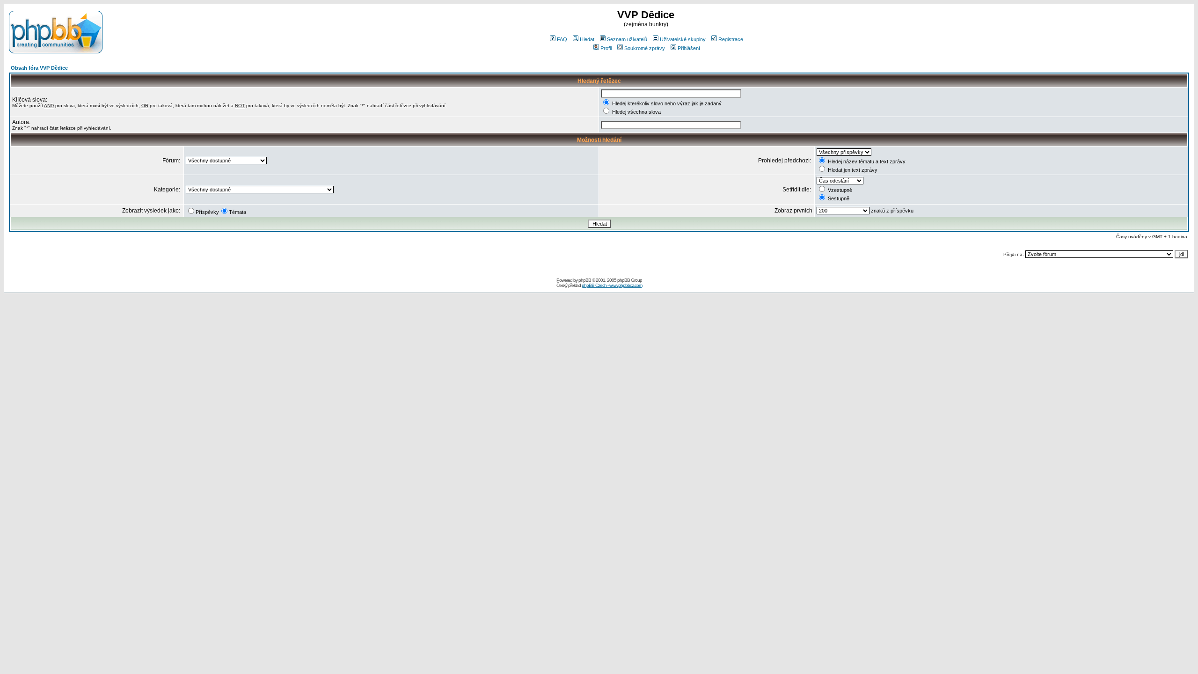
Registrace (730, 39)
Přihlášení (689, 48)
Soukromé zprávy (644, 48)
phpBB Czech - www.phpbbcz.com (612, 285)
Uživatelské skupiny (683, 39)
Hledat (587, 39)
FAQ (562, 39)
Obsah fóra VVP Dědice (39, 68)
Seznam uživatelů (627, 39)
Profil (606, 48)
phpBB (584, 280)
